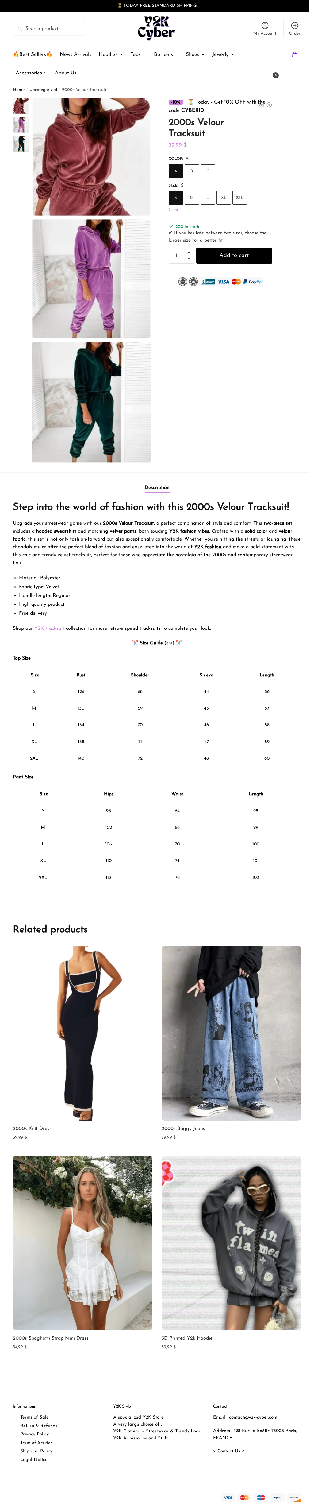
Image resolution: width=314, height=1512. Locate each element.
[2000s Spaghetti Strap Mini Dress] (82, 1243)
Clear (173, 210)
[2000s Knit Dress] (82, 1033)
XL (223, 198)
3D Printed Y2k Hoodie (187, 1338)
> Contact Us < (228, 1451)
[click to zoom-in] (91, 157)
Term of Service (36, 1443)
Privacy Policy (34, 1434)
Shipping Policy (36, 1451)
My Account (264, 33)
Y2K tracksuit (49, 628)
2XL (239, 198)
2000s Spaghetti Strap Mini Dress (51, 1338)
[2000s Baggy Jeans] (231, 1033)
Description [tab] (157, 487)
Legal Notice (34, 1460)
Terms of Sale (34, 1417)
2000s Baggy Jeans (183, 1128)
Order (294, 33)
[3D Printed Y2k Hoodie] (231, 1243)
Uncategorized (43, 90)
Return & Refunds (38, 1426)
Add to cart (234, 255)
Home (19, 90)
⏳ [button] (119, 5)
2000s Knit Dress (32, 1128)
